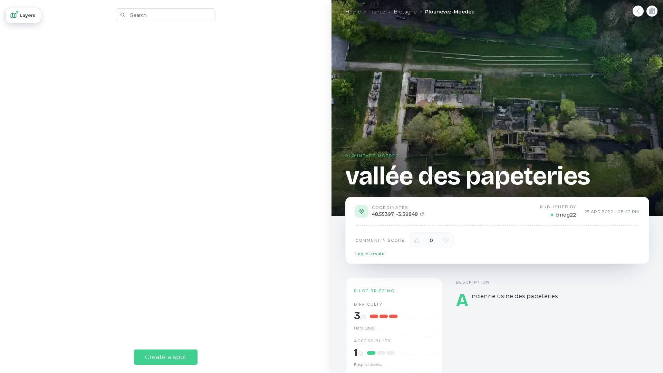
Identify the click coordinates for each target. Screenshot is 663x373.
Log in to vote (370, 253)
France (377, 12)
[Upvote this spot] (417, 240)
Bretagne (405, 12)
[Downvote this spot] (446, 240)
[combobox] (165, 15)
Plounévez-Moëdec (449, 12)
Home (353, 12)
